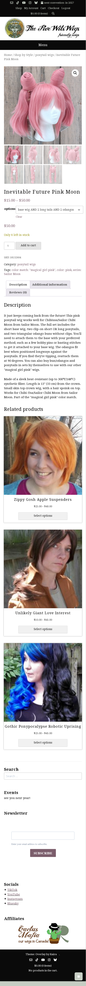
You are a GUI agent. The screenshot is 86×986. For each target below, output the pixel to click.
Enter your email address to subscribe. (29, 844)
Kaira (53, 954)
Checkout (53, 8)
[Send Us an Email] (12, 3)
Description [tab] (18, 284)
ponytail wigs (44, 55)
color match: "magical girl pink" (33, 270)
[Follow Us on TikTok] (17, 3)
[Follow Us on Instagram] (30, 3)
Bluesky (13, 903)
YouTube (13, 894)
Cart (43, 8)
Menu (43, 45)
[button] (75, 73)
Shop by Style (23, 55)
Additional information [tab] (49, 284)
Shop (19, 8)
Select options (43, 515)
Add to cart (28, 245)
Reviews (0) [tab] (18, 292)
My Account (31, 8)
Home (8, 55)
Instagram (15, 899)
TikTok (12, 890)
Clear (19, 216)
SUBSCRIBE (43, 853)
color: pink (64, 270)
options (10, 209)
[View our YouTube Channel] (24, 3)
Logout (65, 8)
